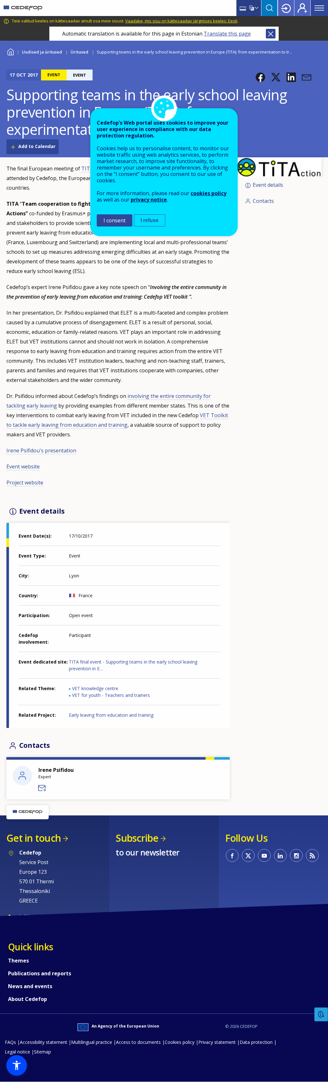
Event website (23, 466)
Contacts (263, 200)
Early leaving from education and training (111, 715)
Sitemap (42, 1052)
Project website (24, 482)
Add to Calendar (36, 146)
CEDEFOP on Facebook (232, 855)
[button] (260, 77)
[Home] (23, 8)
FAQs (10, 1042)
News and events (30, 986)
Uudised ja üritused (42, 52)
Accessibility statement (43, 1042)
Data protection (256, 1042)
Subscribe (137, 838)
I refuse (150, 220)
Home (10, 51)
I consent (114, 220)
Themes (18, 960)
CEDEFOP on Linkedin (280, 855)
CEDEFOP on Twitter (248, 855)
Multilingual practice (91, 1042)
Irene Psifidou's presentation (41, 450)
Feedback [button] (321, 1014)
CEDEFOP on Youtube (264, 855)
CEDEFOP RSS (312, 855)
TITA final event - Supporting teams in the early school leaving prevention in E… (133, 665)
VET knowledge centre (95, 688)
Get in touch (33, 838)
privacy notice (149, 199)
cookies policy (208, 193)
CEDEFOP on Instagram (296, 855)
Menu (319, 8)
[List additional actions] (256, 8)
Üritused (79, 52)
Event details (268, 185)
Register (302, 8)
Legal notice (17, 1052)
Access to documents (138, 1042)
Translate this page (227, 33)
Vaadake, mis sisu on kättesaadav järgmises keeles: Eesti (181, 21)
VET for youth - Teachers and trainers (111, 695)
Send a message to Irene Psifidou (42, 788)
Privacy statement (217, 1042)
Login (286, 8)
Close (270, 33)
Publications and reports (39, 973)
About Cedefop (27, 999)
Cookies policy (179, 1042)
